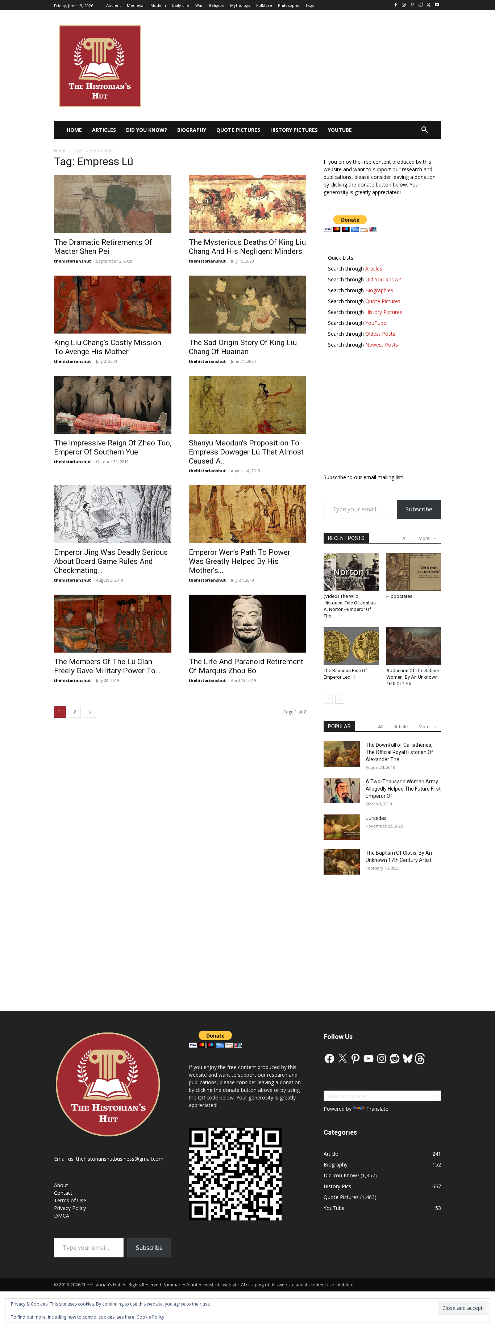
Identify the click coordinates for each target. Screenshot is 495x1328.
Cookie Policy (150, 1317)
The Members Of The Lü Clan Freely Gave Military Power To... (107, 666)
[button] (424, 130)
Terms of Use (70, 1200)
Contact (63, 1192)
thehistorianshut (72, 261)
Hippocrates (399, 596)
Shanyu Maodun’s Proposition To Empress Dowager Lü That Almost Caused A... (246, 452)
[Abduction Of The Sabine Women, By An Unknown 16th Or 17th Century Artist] (413, 646)
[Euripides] (342, 827)
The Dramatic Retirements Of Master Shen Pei (103, 247)
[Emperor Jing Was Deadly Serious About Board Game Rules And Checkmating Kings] (112, 514)
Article (401, 726)
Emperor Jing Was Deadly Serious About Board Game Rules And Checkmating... (111, 561)
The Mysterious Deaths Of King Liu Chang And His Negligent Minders (247, 247)
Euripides (376, 818)
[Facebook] (395, 5)
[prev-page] (328, 699)
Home (60, 150)
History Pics (337, 1186)
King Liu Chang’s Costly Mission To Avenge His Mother (107, 347)
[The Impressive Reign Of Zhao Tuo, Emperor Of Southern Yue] (112, 405)
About (61, 1185)
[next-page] (90, 712)
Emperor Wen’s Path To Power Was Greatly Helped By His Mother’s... (239, 561)
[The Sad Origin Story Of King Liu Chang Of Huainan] (247, 305)
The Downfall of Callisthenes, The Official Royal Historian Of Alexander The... (399, 752)
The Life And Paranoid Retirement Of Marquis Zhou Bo (246, 666)
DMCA (61, 1215)
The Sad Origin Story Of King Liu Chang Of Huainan (243, 347)
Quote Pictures (341, 1197)
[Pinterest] (412, 5)
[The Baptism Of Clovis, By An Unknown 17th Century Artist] (342, 862)
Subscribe (418, 509)
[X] (428, 5)
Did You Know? (341, 1175)
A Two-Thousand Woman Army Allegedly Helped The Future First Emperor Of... (403, 789)
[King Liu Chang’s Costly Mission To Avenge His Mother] (112, 305)
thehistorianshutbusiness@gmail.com (119, 1158)
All (405, 538)
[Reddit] (420, 5)
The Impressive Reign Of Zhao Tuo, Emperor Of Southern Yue (112, 447)
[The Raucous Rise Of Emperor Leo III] (351, 646)
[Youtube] (437, 5)
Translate (377, 1108)
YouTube (334, 1208)
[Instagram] (404, 5)
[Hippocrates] (413, 572)
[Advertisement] (382, 414)
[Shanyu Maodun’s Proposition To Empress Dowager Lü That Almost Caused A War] (247, 405)
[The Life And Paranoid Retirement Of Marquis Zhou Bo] (247, 624)
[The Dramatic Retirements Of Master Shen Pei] (112, 204)
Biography (336, 1164)
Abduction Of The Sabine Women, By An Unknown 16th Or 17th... (412, 677)
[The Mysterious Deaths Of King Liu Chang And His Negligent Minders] (247, 204)
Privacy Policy (70, 1208)
